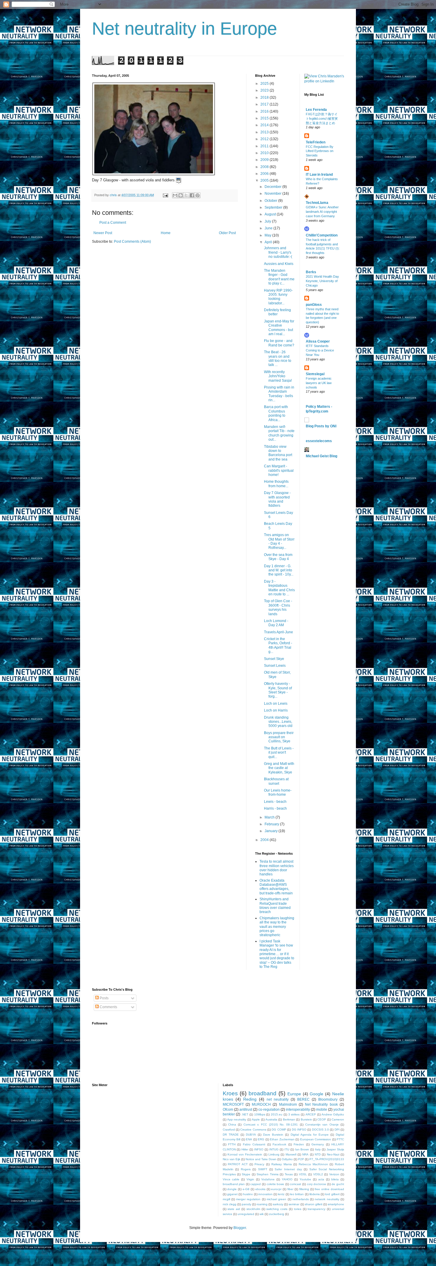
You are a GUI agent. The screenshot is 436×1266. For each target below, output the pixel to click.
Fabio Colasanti (254, 1144)
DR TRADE (231, 1134)
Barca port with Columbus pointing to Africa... (276, 413)
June (269, 228)
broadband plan (234, 1184)
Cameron (338, 1119)
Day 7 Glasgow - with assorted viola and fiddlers (277, 499)
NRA (305, 1154)
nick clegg (229, 1204)
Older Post (227, 233)
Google (316, 1093)
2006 (265, 174)
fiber (290, 1189)
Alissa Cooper (318, 341)
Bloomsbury (328, 1099)
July (268, 221)
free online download (329, 1189)
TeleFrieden (315, 142)
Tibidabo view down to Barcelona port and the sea (278, 453)
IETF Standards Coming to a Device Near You (320, 350)
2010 (265, 153)
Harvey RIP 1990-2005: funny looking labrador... (278, 296)
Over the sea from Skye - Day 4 (278, 557)
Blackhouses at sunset (276, 781)
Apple (256, 1119)
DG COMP (279, 1129)
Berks (311, 272)
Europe (294, 1093)
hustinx (248, 1194)
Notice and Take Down (261, 1159)
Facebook (279, 1144)
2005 (265, 180)
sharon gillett (313, 1204)
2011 (265, 146)
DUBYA (251, 1134)
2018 (265, 97)
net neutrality (278, 1099)
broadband (262, 1093)
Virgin (250, 1179)
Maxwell (291, 1154)
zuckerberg (276, 1214)
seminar (294, 1204)
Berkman (289, 1119)
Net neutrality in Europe (184, 29)
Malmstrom (288, 1104)
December (273, 187)
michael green (276, 1199)
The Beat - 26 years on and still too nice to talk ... (277, 358)
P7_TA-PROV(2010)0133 (326, 1159)
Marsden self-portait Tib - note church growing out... (279, 433)
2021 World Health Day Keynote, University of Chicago (322, 281)
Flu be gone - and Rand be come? (279, 343)
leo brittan (297, 1194)
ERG (261, 1139)
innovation (265, 1194)
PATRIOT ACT (238, 1164)
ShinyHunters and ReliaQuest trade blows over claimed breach (275, 905)
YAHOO (287, 1179)
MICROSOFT (233, 1104)
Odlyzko (287, 1159)
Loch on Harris (276, 710)
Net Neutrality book (321, 1104)
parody (246, 1204)
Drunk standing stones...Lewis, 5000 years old (278, 721)
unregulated (246, 1214)
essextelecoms (319, 441)
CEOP (321, 1119)
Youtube (305, 1179)
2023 (265, 90)
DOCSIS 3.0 (320, 1129)
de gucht (338, 1184)
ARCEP (310, 1114)
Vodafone (268, 1179)
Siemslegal (315, 374)
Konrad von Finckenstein (244, 1154)
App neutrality (236, 1119)
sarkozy (278, 1204)
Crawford (229, 1129)
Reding (250, 1099)
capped (255, 1184)
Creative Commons (253, 1129)
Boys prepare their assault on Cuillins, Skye (279, 737)
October (271, 201)
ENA (249, 1139)
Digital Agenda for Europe (310, 1134)
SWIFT (262, 1169)
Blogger (239, 1228)
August (271, 214)
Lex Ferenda (316, 110)
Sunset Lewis (275, 666)
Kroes (230, 1093)
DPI (337, 1129)
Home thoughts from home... (276, 483)
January (272, 831)
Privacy (259, 1164)
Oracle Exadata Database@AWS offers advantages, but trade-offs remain (276, 886)
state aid (233, 1209)
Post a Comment (112, 222)
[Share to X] (186, 195)
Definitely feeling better (277, 312)
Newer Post (102, 233)
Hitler (244, 1149)
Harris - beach (276, 808)
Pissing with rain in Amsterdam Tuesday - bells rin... (279, 393)
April (269, 242)
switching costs (276, 1209)
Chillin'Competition (322, 235)
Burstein (306, 1119)
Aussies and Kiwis (278, 264)
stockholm (253, 1209)
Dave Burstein (273, 1134)
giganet (232, 1194)
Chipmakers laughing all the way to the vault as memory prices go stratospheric (277, 926)
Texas (289, 1174)
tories (297, 1209)
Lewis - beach (275, 802)
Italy (318, 1149)
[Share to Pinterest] (198, 195)
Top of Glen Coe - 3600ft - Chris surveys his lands (278, 607)
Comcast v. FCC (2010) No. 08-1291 (271, 1124)
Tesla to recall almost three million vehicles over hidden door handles (277, 867)
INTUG (274, 1149)
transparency (316, 1209)
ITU (286, 1149)
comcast (295, 1184)
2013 (265, 132)
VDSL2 (318, 1174)
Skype (246, 1174)
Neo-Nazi (333, 1154)
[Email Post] (165, 195)
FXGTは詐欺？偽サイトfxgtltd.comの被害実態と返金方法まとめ (322, 118)
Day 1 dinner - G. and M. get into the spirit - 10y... (278, 570)
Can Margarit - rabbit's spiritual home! (279, 470)
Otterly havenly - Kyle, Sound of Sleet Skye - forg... (278, 690)
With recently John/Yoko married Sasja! (278, 376)
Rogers (246, 1169)
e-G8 (246, 1189)
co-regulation (269, 1109)
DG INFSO (299, 1129)
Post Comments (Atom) (132, 241)
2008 (265, 167)
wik (262, 1214)
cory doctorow (316, 1184)
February (272, 824)
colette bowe (275, 1184)
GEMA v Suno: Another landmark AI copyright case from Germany (322, 211)
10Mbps (259, 1114)
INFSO (258, 1149)
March (270, 817)
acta (321, 1179)
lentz (281, 1194)
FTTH (231, 1144)
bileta (335, 1179)
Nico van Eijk (231, 1159)
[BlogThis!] (181, 195)
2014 (265, 125)
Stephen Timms (267, 1174)
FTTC (340, 1139)
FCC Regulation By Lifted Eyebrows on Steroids (319, 151)
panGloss (314, 305)
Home (166, 233)
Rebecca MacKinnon (313, 1164)
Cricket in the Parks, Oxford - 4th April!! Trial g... (278, 645)
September (274, 207)
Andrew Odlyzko (333, 1114)
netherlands (300, 1199)
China (232, 1124)
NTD (318, 1154)
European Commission (315, 1139)
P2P (301, 1159)
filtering (304, 1189)
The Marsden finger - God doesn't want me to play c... (279, 276)
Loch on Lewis (276, 703)
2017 (265, 104)
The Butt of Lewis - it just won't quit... (279, 752)
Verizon (334, 1174)
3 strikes (294, 1114)
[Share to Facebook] (192, 195)
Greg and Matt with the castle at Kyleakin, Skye (279, 768)
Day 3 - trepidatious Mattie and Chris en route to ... (279, 587)
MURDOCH (261, 1104)
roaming (262, 1204)
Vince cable (231, 1179)
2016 (265, 111)
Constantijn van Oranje (322, 1124)
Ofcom (228, 1109)
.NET (244, 1114)
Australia (271, 1119)
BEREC (303, 1099)
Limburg (273, 1154)
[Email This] (175, 195)
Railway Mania (281, 1164)
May (268, 235)
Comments (108, 1007)
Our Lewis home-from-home (278, 792)
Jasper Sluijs (335, 1149)
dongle (232, 1189)
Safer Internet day (288, 1169)
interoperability (298, 1109)
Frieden (299, 1144)
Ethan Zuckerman (282, 1139)
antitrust (245, 1109)
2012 (265, 139)
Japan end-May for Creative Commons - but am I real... (279, 327)
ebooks (260, 1189)
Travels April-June (278, 632)
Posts (104, 998)
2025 (265, 83)
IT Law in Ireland (319, 174)
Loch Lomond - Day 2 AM (276, 623)
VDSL (303, 1174)
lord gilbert (332, 1194)
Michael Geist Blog (321, 456)
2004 (265, 840)
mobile (321, 1109)
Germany (317, 1144)
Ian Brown (302, 1149)
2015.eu (276, 1114)
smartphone (336, 1204)
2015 (265, 118)
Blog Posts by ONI (321, 426)
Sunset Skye (274, 659)
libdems (314, 1194)
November (273, 193)
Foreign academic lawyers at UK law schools (319, 383)
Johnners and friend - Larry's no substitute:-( (278, 252)
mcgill (226, 1199)
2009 (265, 160)
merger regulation (248, 1199)
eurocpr (276, 1189)
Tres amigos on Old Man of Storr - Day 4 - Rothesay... (279, 541)
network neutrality (327, 1199)
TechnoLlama (317, 203)
